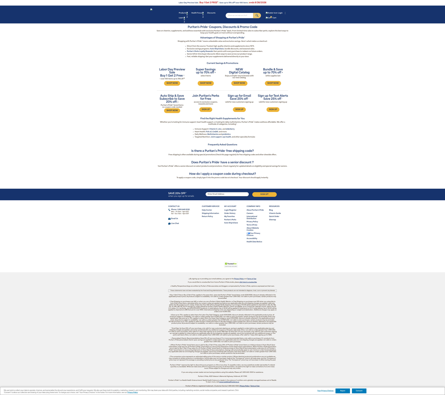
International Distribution (252, 218)
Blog (271, 210)
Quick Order (274, 216)
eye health (226, 137)
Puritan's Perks (230, 220)
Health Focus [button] (196, 13)
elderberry (230, 129)
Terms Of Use (252, 225)
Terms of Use (251, 279)
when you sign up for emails (181, 194)
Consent (359, 391)
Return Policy (207, 216)
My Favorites (229, 216)
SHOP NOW (172, 83)
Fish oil (209, 132)
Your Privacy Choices (253, 234)
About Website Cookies (253, 229)
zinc (220, 129)
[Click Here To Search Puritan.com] (257, 15)
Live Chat (175, 223)
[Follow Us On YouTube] (227, 249)
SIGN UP (206, 110)
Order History (229, 213)
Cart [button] (273, 18)
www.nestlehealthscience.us (229, 382)
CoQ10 (215, 132)
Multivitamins (213, 134)
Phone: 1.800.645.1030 (180, 209)
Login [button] (280, 13)
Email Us (174, 219)
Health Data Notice (254, 242)
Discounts (211, 13)
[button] (213, 266)
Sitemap (272, 220)
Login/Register (230, 210)
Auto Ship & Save (217, 49)
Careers (250, 213)
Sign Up (264, 194)
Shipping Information (210, 213)
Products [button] (182, 13)
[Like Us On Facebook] (217, 249)
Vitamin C (213, 129)
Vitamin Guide (275, 213)
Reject (342, 391)
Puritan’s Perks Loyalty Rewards (200, 51)
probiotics (226, 134)
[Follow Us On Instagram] (222, 249)
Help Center (207, 210)
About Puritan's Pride (255, 210)
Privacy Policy (252, 222)
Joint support (216, 137)
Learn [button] (181, 18)
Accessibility (252, 238)
